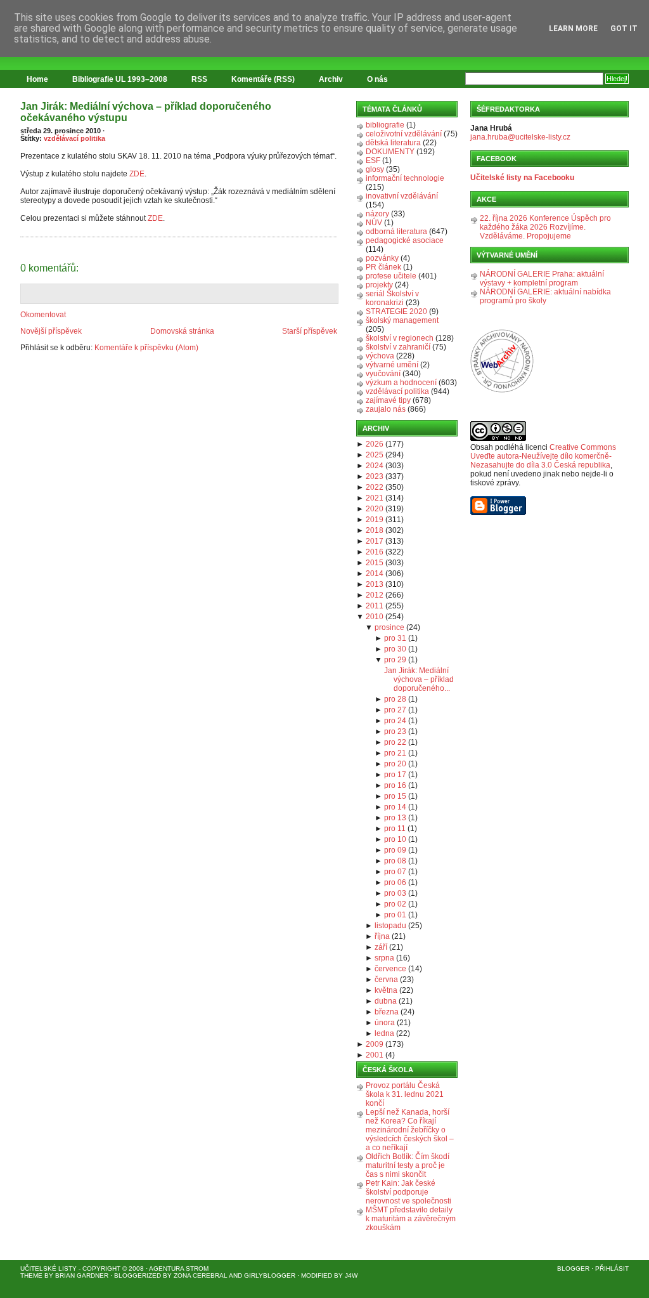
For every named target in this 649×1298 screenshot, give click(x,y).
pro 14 (395, 807)
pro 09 (395, 850)
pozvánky (382, 258)
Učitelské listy (48, 1268)
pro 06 (395, 882)
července (390, 968)
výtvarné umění (392, 364)
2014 (374, 573)
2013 (374, 584)
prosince (389, 627)
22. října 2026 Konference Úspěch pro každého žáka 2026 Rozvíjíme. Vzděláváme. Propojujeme (545, 227)
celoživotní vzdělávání (404, 133)
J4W (351, 1275)
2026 (374, 444)
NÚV (374, 222)
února (385, 1022)
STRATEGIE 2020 (396, 311)
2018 (374, 530)
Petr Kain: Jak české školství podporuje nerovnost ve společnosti (408, 1192)
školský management (402, 320)
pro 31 (395, 638)
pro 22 (395, 742)
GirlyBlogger (269, 1275)
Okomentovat (43, 314)
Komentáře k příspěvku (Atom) (146, 347)
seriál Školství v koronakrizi (392, 298)
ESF (373, 160)
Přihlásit (612, 1268)
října (382, 936)
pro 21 (395, 753)
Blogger (573, 1268)
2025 (374, 454)
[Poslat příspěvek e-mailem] (21, 229)
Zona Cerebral (201, 1275)
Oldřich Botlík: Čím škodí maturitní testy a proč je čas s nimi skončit (407, 1165)
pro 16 (395, 785)
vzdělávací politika (74, 138)
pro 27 (395, 709)
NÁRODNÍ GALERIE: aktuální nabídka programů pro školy (545, 296)
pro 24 (395, 720)
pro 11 (395, 828)
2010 (374, 616)
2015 (374, 562)
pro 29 (395, 659)
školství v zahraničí (398, 347)
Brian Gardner (81, 1275)
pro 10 (395, 839)
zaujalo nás (386, 409)
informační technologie (405, 178)
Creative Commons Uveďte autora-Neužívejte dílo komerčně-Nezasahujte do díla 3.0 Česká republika (543, 456)
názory (377, 213)
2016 (374, 551)
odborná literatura (396, 231)
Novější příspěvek (51, 331)
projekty (379, 284)
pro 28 (395, 699)
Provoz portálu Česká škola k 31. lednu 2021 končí (405, 1094)
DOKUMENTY (390, 151)
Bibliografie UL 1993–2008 (119, 79)
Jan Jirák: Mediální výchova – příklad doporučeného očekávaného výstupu (145, 112)
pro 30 (395, 649)
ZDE (136, 173)
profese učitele (391, 276)
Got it (624, 28)
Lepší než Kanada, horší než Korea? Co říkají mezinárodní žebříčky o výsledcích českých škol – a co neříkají (410, 1130)
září (381, 947)
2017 (374, 541)
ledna (384, 1033)
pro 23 (395, 731)
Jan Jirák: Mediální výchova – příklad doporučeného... (419, 679)
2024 (374, 465)
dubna (386, 1001)
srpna (384, 958)
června (386, 979)
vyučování (383, 373)
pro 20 (395, 763)
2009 (374, 1044)
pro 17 (395, 774)
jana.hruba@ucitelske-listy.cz (520, 137)
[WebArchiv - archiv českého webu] (502, 390)
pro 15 (395, 796)
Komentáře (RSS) (263, 79)
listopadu (390, 925)
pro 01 (395, 914)
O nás (377, 79)
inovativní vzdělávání (402, 196)
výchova (380, 355)
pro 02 (395, 904)
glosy (375, 169)
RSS (199, 79)
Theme (31, 1275)
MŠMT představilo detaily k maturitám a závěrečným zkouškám (411, 1218)
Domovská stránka (182, 331)
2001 (374, 1055)
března (387, 1011)
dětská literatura (393, 142)
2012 (374, 595)
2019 (374, 519)
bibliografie (385, 125)
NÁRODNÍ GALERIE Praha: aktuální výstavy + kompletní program (542, 278)
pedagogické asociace (405, 240)
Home (37, 79)
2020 (374, 508)
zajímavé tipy (388, 400)
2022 (374, 487)
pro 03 (395, 893)
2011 (374, 605)
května (386, 990)
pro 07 (395, 871)
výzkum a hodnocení (401, 382)
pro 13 (395, 817)
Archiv (331, 79)
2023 (374, 476)
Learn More (573, 28)
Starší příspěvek (309, 331)
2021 (374, 498)
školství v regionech (400, 338)
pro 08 (395, 860)
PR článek (383, 267)
